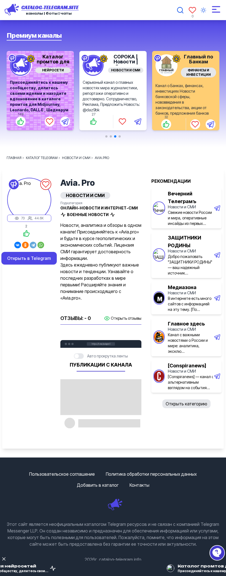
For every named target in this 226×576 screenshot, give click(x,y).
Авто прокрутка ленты (107, 356)
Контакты (139, 485)
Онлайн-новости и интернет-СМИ (99, 208)
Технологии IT (198, 70)
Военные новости (88, 214)
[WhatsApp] (40, 245)
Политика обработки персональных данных (151, 474)
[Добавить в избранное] (50, 121)
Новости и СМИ (53, 70)
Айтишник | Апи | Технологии (198, 61)
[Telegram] (33, 245)
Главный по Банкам (125, 59)
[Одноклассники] (25, 245)
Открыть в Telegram (29, 258)
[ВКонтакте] (17, 245)
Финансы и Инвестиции (126, 72)
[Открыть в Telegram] (65, 121)
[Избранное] (192, 10)
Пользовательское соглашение (62, 474)
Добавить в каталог (98, 485)
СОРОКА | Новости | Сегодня (53, 61)
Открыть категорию (186, 404)
